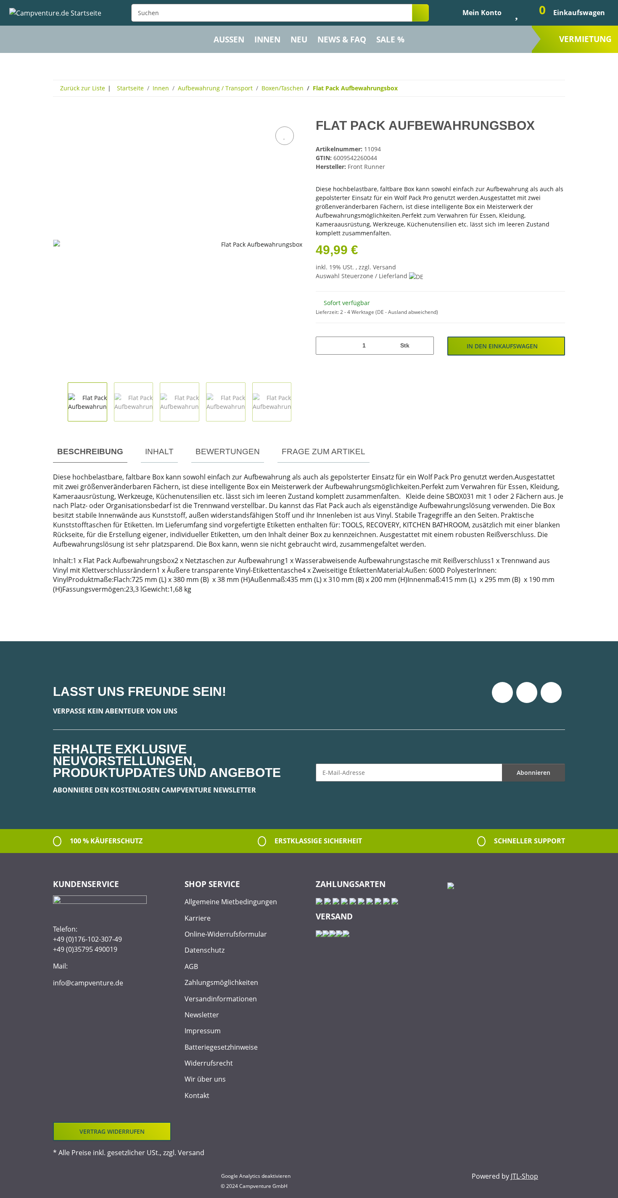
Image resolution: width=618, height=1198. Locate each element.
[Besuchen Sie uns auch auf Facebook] (502, 692)
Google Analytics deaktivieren (256, 1176)
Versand (384, 267)
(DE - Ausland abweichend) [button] (406, 312)
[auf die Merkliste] (284, 135)
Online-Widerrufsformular (226, 934)
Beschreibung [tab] (90, 451)
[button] (475, 12)
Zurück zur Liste (82, 88)
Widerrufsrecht (209, 1063)
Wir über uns (205, 1079)
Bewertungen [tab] (227, 451)
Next (298, 402)
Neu (299, 39)
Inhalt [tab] (159, 451)
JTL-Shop (524, 1176)
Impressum (203, 1030)
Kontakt (197, 1095)
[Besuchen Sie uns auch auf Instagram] (551, 692)
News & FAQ (341, 39)
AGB (191, 966)
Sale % (390, 39)
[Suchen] (420, 12)
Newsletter (202, 1014)
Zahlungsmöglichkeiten (221, 982)
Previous (60, 402)
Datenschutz (204, 950)
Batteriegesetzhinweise (221, 1047)
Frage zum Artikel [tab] (323, 451)
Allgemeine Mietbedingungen (231, 901)
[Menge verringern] (325, 345)
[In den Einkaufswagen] (59, 115)
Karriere (198, 918)
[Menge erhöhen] (424, 345)
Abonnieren (533, 773)
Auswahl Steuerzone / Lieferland (362, 276)
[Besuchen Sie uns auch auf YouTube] (526, 692)
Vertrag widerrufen (112, 1131)
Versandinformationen (221, 998)
